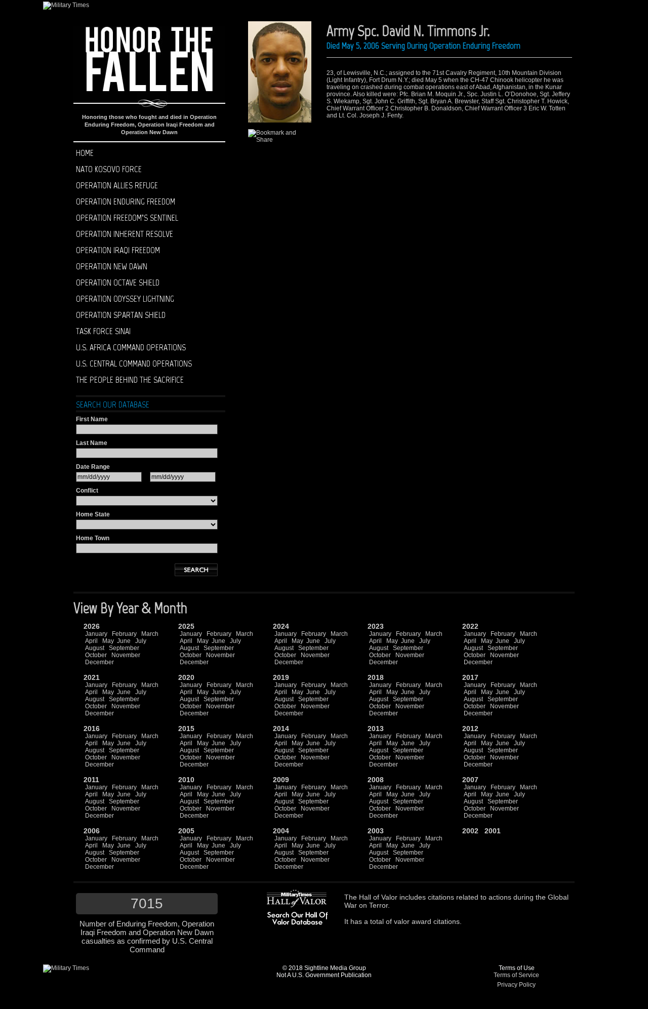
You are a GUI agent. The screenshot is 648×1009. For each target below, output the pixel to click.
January (96, 633)
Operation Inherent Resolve (124, 233)
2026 (92, 626)
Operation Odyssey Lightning (125, 298)
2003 (376, 831)
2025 (186, 626)
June (124, 640)
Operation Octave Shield (117, 282)
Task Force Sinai (103, 331)
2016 (92, 728)
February (124, 633)
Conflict (87, 490)
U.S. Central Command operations (134, 363)
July (140, 640)
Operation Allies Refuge (117, 185)
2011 (91, 780)
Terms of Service (516, 975)
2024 (281, 626)
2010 (186, 780)
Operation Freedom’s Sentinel (127, 217)
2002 (470, 831)
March (149, 633)
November (125, 655)
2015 (186, 728)
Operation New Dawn (111, 266)
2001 (492, 831)
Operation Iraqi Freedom (118, 250)
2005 (186, 831)
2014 (281, 728)
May (108, 640)
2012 (470, 728)
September (124, 648)
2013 (376, 728)
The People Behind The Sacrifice (130, 379)
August (94, 648)
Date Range (93, 466)
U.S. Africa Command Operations (131, 347)
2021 (92, 677)
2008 (376, 780)
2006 (92, 831)
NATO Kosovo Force (109, 169)
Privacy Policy (516, 984)
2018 (376, 677)
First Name (92, 419)
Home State (93, 514)
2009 (281, 780)
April (91, 640)
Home (85, 152)
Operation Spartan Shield (121, 314)
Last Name (91, 443)
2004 (281, 831)
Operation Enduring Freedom (125, 201)
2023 (376, 626)
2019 (281, 677)
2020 (186, 677)
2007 (470, 780)
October (96, 655)
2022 (470, 626)
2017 (470, 677)
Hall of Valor (378, 897)
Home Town (92, 538)
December (99, 662)
